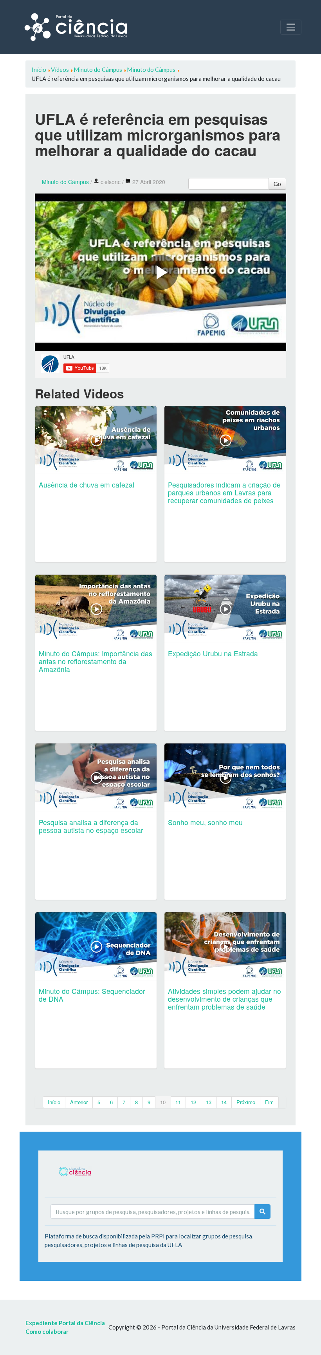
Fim (269, 1102)
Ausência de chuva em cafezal (86, 484)
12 (193, 1102)
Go (277, 184)
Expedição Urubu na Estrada (213, 653)
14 (224, 1102)
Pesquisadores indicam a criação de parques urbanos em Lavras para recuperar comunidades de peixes (224, 492)
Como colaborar (47, 1331)
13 (208, 1102)
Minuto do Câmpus (65, 182)
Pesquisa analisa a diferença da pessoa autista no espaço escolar (91, 826)
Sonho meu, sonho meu (205, 822)
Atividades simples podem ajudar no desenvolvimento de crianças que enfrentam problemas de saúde (224, 999)
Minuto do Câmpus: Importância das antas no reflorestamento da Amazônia (95, 661)
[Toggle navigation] (290, 27)
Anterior (79, 1102)
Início (54, 1102)
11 (178, 1102)
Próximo (245, 1102)
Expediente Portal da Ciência (65, 1322)
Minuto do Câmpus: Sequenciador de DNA (92, 995)
